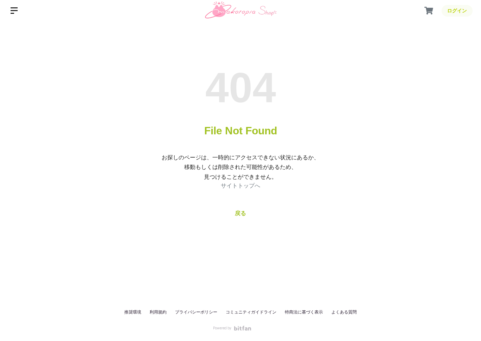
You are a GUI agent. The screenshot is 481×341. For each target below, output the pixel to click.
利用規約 (158, 312)
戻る (240, 213)
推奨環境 (132, 312)
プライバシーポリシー (196, 312)
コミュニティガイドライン (251, 312)
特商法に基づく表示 (304, 312)
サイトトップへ (240, 186)
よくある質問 (344, 312)
